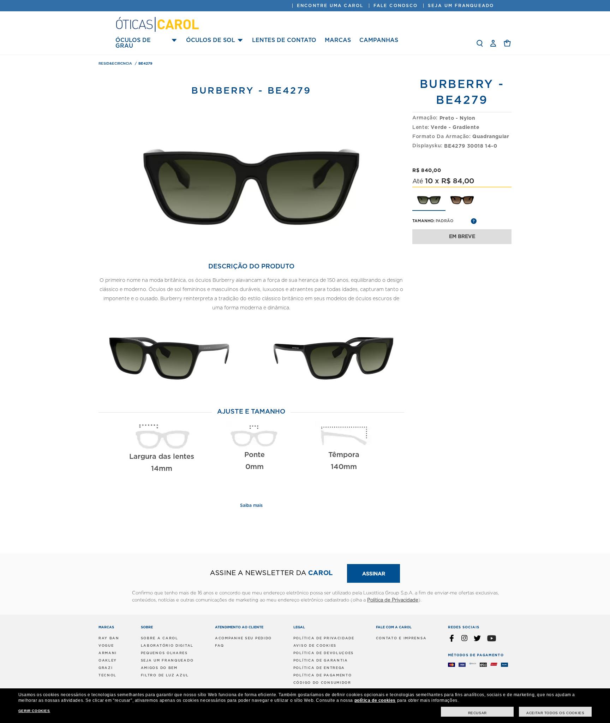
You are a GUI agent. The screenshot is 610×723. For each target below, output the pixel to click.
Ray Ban (108, 638)
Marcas (338, 40)
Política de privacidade (323, 638)
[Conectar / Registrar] (493, 43)
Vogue (106, 645)
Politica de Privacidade (392, 600)
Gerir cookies (34, 711)
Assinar (373, 573)
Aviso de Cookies (314, 645)
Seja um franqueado (461, 6)
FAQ (219, 645)
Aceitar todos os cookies (555, 713)
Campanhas (378, 40)
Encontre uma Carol (330, 6)
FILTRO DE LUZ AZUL (165, 675)
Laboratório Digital (167, 645)
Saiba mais (251, 505)
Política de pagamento (322, 675)
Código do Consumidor (322, 683)
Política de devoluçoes (323, 653)
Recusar (477, 713)
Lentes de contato (284, 40)
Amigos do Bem (159, 668)
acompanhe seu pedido (243, 638)
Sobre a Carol (159, 638)
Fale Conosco (395, 6)
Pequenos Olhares (164, 653)
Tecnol (107, 675)
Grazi (105, 668)
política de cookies (375, 700)
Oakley (107, 660)
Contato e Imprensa (401, 638)
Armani (107, 653)
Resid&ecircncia (115, 63)
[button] (507, 43)
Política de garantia (320, 660)
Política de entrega (319, 668)
